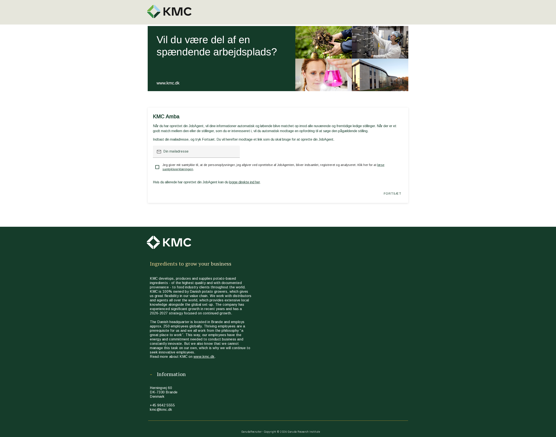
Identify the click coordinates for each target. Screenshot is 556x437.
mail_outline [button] (159, 151)
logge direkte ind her (244, 182)
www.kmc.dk (204, 356)
